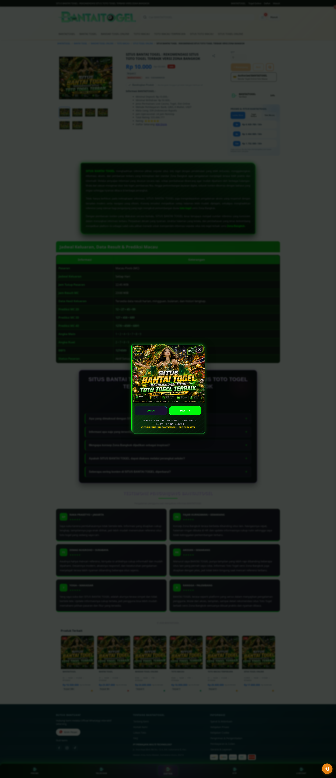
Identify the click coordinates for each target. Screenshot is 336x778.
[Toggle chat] (327, 768)
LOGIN (151, 410)
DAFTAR (185, 410)
